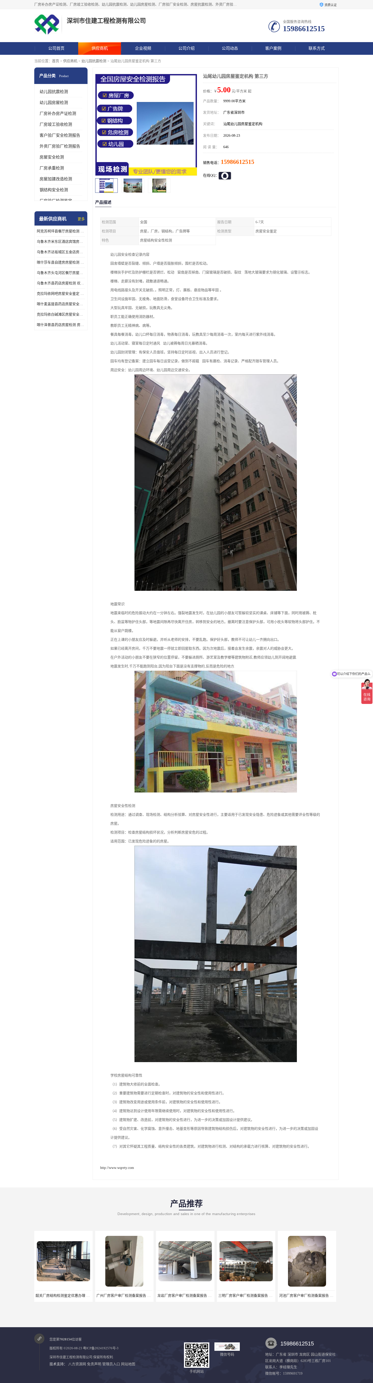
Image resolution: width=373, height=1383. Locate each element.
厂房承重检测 (52, 168)
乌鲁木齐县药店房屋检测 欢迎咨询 (61, 283)
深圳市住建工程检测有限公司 (70, 1357)
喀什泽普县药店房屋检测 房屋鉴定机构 (61, 325)
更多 (81, 219)
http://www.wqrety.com (117, 1168)
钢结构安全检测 (54, 190)
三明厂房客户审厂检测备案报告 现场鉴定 (189, 1296)
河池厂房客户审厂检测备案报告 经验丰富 (250, 1296)
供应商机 (100, 48)
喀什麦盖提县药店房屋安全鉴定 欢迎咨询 (61, 304)
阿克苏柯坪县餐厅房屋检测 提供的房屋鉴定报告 (61, 231)
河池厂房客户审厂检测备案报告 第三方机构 (313, 1296)
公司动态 (230, 48)
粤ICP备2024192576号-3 (100, 1348)
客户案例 (273, 48)
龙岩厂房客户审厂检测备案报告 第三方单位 (130, 1296)
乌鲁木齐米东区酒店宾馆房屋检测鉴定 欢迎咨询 (61, 242)
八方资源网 (77, 1364)
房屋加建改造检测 (56, 179)
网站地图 (128, 1364)
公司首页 (56, 48)
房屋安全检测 (52, 157)
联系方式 (317, 48)
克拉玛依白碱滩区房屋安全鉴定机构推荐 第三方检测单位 (61, 314)
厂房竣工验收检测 (56, 124)
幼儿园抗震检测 (93, 61)
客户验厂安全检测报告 (60, 135)
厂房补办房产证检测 (58, 113)
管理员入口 (111, 1364)
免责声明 (94, 1364)
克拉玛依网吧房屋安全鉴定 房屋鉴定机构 (61, 294)
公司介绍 (186, 48)
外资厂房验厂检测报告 (60, 146)
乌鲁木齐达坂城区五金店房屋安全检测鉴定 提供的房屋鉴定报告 (61, 252)
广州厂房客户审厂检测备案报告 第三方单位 (70, 1296)
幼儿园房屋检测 (54, 102)
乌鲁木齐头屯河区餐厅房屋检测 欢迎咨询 (61, 273)
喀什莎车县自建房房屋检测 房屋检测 (61, 262)
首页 (55, 61)
